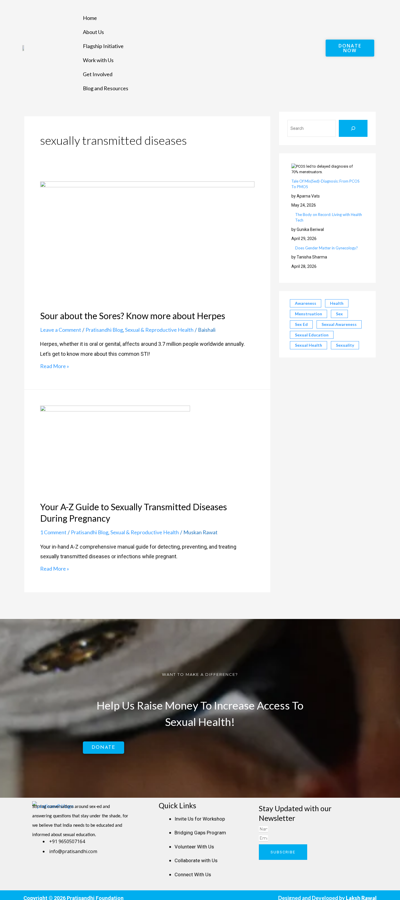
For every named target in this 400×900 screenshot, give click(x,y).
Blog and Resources (105, 88)
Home (90, 18)
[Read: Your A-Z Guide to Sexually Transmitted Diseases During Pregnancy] (115, 449)
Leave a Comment (60, 329)
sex (339, 313)
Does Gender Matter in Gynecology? (326, 248)
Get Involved (97, 74)
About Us (93, 32)
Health (336, 303)
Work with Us (98, 60)
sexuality (345, 345)
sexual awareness (339, 324)
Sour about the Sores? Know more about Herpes (132, 315)
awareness (305, 303)
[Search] (353, 128)
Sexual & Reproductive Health (159, 329)
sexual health (308, 345)
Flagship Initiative (103, 46)
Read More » (54, 366)
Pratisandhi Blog (104, 329)
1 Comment (53, 532)
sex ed (301, 324)
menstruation (308, 313)
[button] (202, 5)
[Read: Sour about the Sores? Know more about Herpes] (147, 241)
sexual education (312, 334)
